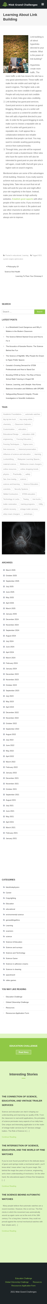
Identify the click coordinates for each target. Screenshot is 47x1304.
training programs (28, 504)
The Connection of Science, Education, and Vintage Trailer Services (22, 1100)
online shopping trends (29, 469)
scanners (9, 931)
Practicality (17, 474)
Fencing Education (24, 439)
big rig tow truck (9, 419)
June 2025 (10, 592)
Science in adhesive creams (17, 964)
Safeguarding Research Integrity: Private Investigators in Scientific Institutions (22, 396)
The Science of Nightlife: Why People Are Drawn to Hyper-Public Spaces (25, 358)
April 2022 (10, 756)
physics (6, 474)
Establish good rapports (22, 199)
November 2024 (12, 625)
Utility (41, 504)
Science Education (31, 484)
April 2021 (10, 822)
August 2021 (11, 800)
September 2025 (12, 581)
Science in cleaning (13, 969)
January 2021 (11, 838)
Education (10, 904)
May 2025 (10, 597)
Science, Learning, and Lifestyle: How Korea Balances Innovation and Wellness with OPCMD (25, 386)
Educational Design (11, 434)
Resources (10, 1008)
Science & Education (14, 942)
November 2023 (12, 680)
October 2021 (11, 789)
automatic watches (32, 414)
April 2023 (10, 707)
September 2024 (12, 630)
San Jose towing (9, 479)
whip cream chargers (11, 514)
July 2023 (10, 696)
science (23, 479)
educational (17, 255)
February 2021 (12, 833)
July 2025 (10, 586)
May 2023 (10, 701)
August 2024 (11, 636)
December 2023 (12, 674)
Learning (25, 255)
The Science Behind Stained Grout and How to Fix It (24, 339)
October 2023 (11, 685)
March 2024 (10, 658)
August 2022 (11, 734)
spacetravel (10, 975)
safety (27, 474)
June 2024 (10, 647)
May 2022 (10, 751)
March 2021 (10, 827)
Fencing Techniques (11, 444)
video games (11, 980)
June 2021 (10, 811)
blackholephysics (12, 887)
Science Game (12, 958)
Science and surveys (14, 947)
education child (28, 434)
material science (9, 464)
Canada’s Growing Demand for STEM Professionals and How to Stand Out (21, 367)
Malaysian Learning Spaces (28, 459)
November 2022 (12, 718)
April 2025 (10, 603)
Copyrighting (11, 898)
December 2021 (12, 778)
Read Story (23, 1052)
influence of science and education (17, 454)
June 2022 (10, 745)
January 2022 (11, 773)
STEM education (28, 494)
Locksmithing (8, 459)
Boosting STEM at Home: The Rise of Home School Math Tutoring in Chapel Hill (23, 377)
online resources (9, 469)
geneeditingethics (13, 920)
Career (8, 893)
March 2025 (10, 608)
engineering (8, 439)
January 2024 (11, 669)
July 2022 (10, 740)
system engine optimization (13, 259)
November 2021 (12, 784)
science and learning (11, 484)
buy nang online (26, 419)
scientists (7, 489)
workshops (28, 514)
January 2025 (11, 614)
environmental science (15, 915)
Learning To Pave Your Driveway (28, 276)
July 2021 (10, 806)
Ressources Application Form (17, 1013)
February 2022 (12, 767)
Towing (26, 499)
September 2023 (12, 691)
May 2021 (10, 816)
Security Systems (21, 489)
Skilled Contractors (10, 494)
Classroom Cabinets (23, 424)
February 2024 (12, 663)
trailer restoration (10, 504)
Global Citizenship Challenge (17, 1002)
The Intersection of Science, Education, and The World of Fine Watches (23, 1150)
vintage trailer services (29, 509)
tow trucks (37, 499)
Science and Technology (15, 953)
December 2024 (12, 619)
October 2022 (11, 723)
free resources (9, 449)
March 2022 (10, 762)
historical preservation (27, 449)
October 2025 (11, 576)
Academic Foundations (12, 414)
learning (38, 454)
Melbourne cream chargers (31, 464)
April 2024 (10, 652)
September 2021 (12, 795)
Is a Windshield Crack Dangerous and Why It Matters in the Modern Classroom (23, 329)
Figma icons (28, 444)
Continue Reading (9, 1137)
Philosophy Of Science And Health (12, 267)
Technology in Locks (11, 499)
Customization (9, 429)
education (22, 429)
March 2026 (10, 570)
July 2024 (10, 641)
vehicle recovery (9, 509)
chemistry (7, 424)
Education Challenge (14, 997)
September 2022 (12, 729)
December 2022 (12, 712)
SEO (40, 255)
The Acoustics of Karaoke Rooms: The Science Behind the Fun (24, 348)
